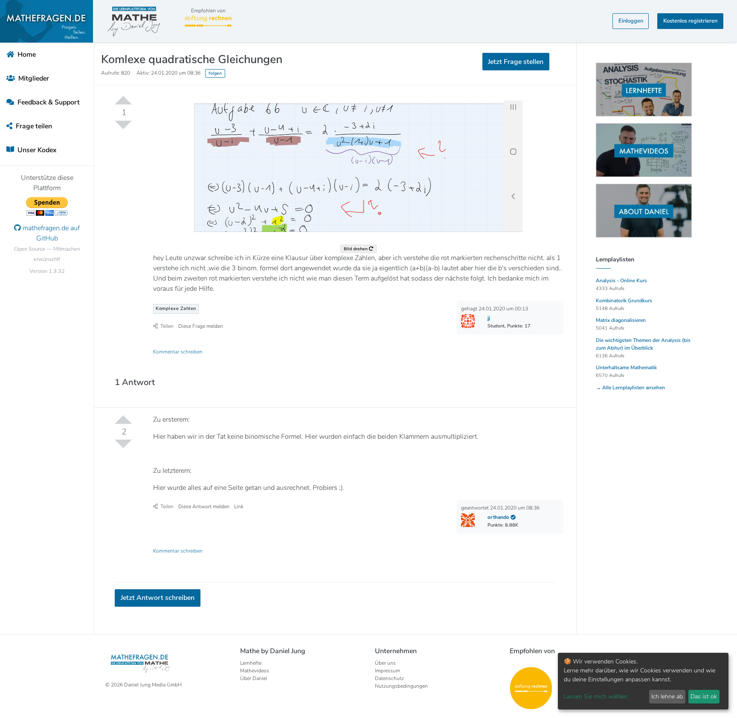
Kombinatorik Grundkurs (624, 300)
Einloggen (630, 21)
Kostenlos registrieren (690, 21)
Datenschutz (389, 678)
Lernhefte (250, 663)
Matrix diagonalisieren (621, 320)
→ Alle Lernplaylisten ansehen (630, 387)
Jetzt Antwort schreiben (157, 597)
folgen (215, 73)
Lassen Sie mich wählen (595, 696)
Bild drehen (356, 249)
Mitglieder (33, 78)
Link (239, 506)
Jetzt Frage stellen (515, 62)
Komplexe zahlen (176, 308)
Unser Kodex (36, 150)
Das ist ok (704, 696)
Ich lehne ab (667, 696)
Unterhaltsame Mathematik (626, 367)
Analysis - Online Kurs (621, 280)
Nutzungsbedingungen (401, 686)
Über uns (385, 663)
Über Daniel (253, 678)
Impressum (387, 670)
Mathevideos (254, 670)
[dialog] (643, 681)
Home (26, 54)
